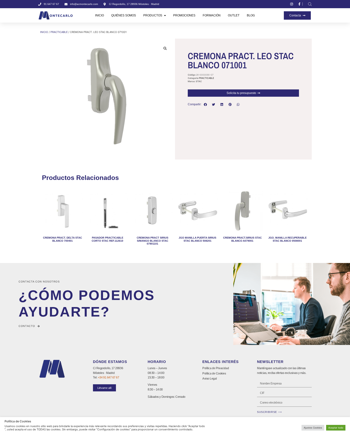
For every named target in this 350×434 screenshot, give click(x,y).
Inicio (99, 15)
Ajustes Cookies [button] (313, 427)
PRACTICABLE (59, 32)
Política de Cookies (214, 373)
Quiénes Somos (123, 15)
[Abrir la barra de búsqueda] (310, 4)
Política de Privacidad (215, 368)
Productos (152, 15)
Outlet (234, 15)
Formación (212, 15)
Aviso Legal (209, 378)
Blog (251, 15)
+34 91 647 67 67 (108, 377)
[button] (165, 48)
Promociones (184, 15)
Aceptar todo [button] (335, 427)
